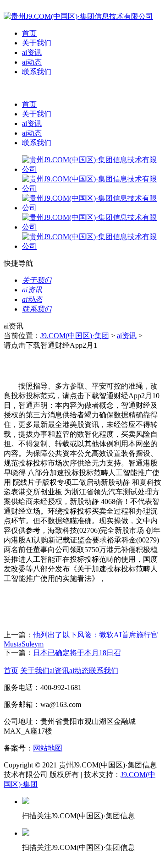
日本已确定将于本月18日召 (77, 653)
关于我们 (36, 43)
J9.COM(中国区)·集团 (74, 336)
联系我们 (36, 72)
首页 (29, 33)
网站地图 (47, 748)
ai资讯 (32, 52)
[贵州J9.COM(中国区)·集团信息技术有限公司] (78, 16)
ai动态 (32, 62)
